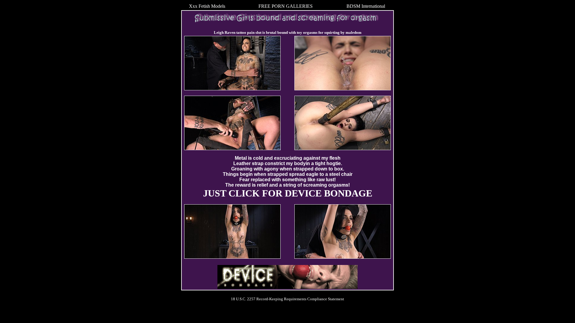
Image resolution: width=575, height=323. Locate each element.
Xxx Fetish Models (207, 6)
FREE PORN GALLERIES (285, 6)
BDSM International (365, 6)
